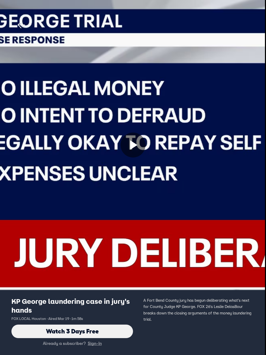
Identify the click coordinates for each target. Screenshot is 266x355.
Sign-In (95, 343)
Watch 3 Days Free (72, 331)
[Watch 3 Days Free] (133, 145)
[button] (21, 25)
